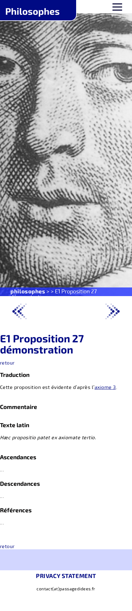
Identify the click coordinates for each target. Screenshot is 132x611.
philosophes (27, 291)
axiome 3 (105, 387)
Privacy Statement (66, 575)
